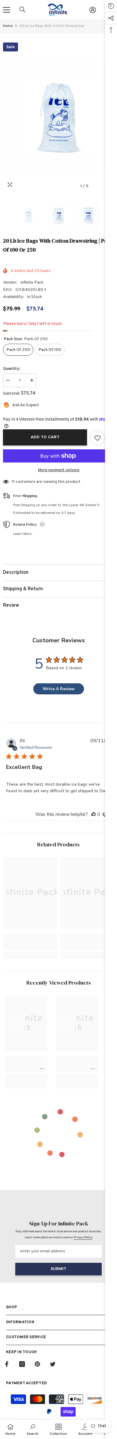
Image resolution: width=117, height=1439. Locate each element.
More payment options (59, 470)
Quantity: (11, 368)
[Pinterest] (37, 1364)
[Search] (22, 9)
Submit (58, 1268)
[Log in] (93, 10)
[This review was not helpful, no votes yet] (105, 814)
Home (8, 26)
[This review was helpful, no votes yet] (94, 814)
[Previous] (97, 186)
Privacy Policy (83, 1237)
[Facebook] (6, 1364)
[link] (30, 945)
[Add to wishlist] (97, 438)
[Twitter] (52, 1364)
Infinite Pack (32, 282)
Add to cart (46, 437)
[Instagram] (22, 1364)
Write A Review (59, 689)
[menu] (6, 9)
